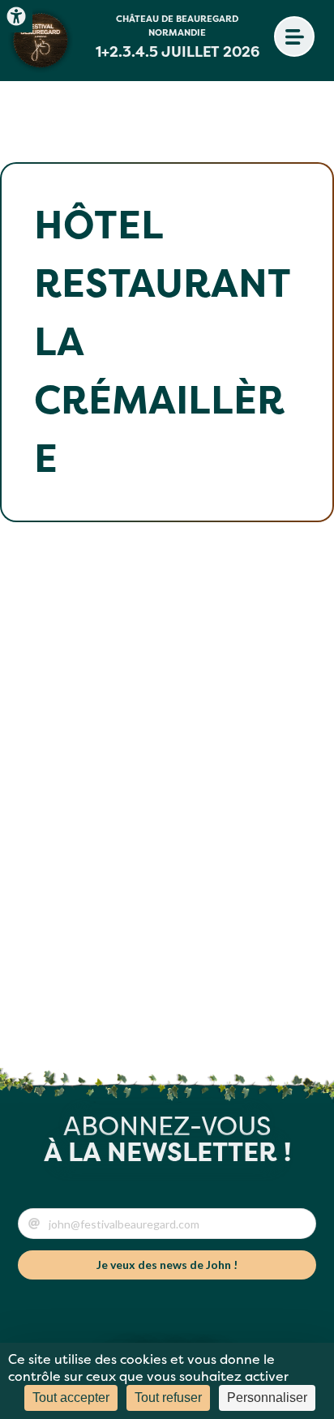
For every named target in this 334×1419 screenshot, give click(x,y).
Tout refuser (168, 1397)
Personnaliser (267, 1397)
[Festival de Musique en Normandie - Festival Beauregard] (40, 40)
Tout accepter (70, 1397)
